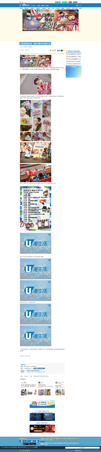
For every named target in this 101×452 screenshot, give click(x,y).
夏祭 (22, 376)
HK (25, 2)
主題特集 (81, 8)
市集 (46, 438)
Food (33, 2)
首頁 (21, 47)
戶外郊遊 (46, 439)
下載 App (75, 2)
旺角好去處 (74, 438)
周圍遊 (63, 8)
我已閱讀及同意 (82, 447)
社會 (78, 438)
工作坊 (31, 376)
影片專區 (58, 8)
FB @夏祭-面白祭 (27, 356)
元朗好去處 (64, 438)
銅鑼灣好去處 (58, 438)
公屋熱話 (38, 5)
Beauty (37, 2)
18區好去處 (68, 8)
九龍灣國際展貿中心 (41, 368)
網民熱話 (42, 443)
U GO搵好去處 (58, 2)
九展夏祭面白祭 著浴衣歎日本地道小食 (41, 376)
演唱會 (21, 8)
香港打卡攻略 (74, 8)
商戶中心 (70, 2)
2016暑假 (26, 376)
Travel (29, 2)
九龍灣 (35, 368)
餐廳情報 (42, 439)
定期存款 (47, 5)
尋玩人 (23, 50)
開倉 (48, 438)
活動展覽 (30, 47)
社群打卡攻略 (65, 2)
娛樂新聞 (42, 5)
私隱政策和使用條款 (29, 447)
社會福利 (50, 439)
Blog (40, 2)
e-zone (44, 2)
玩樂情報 (25, 47)
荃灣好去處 (69, 438)
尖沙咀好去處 (52, 438)
